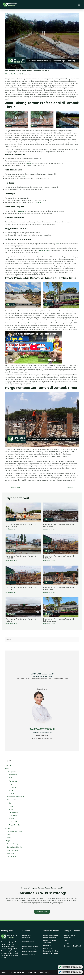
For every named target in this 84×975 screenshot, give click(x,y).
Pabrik (11, 784)
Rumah (11, 790)
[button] (79, 5)
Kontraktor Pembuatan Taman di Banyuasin (58, 588)
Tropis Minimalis (14, 825)
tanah (23, 176)
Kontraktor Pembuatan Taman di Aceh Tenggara (21, 525)
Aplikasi (7, 828)
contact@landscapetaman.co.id (42, 732)
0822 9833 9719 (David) (42, 728)
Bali (10, 803)
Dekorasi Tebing (12, 844)
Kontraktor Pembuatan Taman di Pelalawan (58, 525)
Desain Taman (11, 800)
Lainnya (7, 841)
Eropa (11, 806)
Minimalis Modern (15, 822)
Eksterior (9, 834)
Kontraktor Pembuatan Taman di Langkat (21, 557)
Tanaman (8, 765)
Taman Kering (13, 812)
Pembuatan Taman (12, 74)
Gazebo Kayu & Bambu (14, 847)
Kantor (11, 778)
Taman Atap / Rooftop (14, 831)
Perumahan (12, 787)
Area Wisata (13, 775)
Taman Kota (13, 781)
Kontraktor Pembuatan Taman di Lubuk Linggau (58, 620)
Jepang (11, 809)
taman (57, 244)
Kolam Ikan (10, 853)
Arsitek (7, 768)
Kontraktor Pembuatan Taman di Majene (21, 620)
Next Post (71, 488)
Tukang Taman (12, 771)
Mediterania (13, 815)
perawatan (20, 211)
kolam (29, 163)
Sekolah (11, 794)
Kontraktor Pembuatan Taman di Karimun (58, 557)
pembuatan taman (44, 250)
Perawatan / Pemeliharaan (15, 797)
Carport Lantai (11, 856)
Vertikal (11, 819)
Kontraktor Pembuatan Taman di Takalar (21, 588)
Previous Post (14, 488)
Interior (9, 838)
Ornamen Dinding (12, 850)
